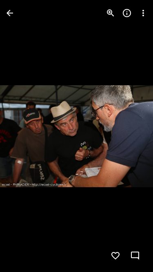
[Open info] (127, 13)
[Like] (115, 256)
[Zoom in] (110, 13)
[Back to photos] (10, 13)
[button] (22, 136)
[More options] (143, 13)
